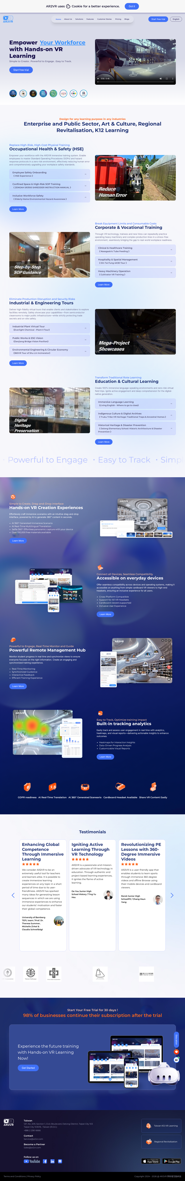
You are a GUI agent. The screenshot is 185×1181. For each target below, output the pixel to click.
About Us (68, 19)
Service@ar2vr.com (33, 1139)
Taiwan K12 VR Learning (166, 1126)
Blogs (126, 19)
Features (90, 19)
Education (176, 1040)
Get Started (28, 1067)
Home (58, 19)
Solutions (79, 19)
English (176, 19)
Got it (132, 6)
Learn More (18, 209)
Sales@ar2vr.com (32, 1147)
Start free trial (158, 19)
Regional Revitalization (165, 1141)
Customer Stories (104, 19)
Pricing (118, 19)
